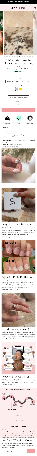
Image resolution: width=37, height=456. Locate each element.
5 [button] (11, 56)
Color (18, 85)
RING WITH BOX (26, 81)
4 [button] (9, 56)
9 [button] (17, 56)
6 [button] (12, 56)
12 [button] (22, 56)
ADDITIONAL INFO (18, 420)
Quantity (18, 101)
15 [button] (27, 56)
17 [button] (30, 56)
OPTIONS (18, 78)
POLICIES (18, 415)
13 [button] (24, 56)
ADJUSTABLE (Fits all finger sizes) (18, 97)
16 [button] (29, 56)
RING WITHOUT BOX (12, 81)
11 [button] (21, 56)
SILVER (16, 89)
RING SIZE (18, 93)
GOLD (20, 89)
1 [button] (4, 56)
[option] (18, 2)
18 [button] (32, 56)
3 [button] (7, 56)
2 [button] (6, 56)
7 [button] (14, 56)
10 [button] (19, 56)
